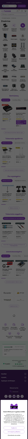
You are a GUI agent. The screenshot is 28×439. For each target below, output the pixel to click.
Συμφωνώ (14, 428)
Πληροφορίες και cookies (14, 435)
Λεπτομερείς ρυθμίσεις (14, 432)
